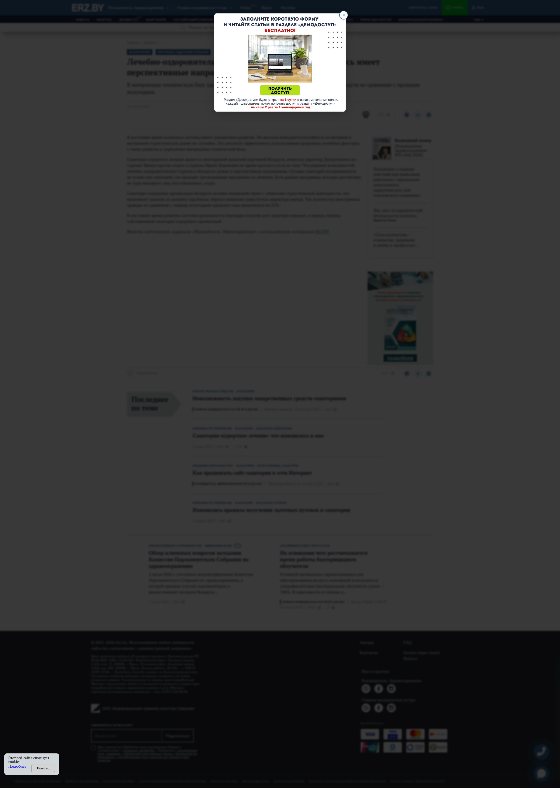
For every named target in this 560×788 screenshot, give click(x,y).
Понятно (43, 768)
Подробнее (17, 766)
